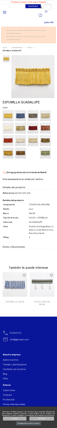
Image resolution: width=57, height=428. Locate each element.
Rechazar (41, 419)
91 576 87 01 (15, 333)
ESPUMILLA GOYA (15, 302)
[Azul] (21, 115)
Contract (33, 6)
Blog (5, 374)
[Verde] (46, 152)
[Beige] (46, 115)
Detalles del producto (14, 187)
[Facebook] (5, 349)
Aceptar (15, 419)
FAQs (5, 378)
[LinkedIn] (36, 348)
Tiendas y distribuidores (15, 364)
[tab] (28, 187)
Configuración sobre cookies (28, 423)
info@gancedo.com (19, 339)
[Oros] (8, 152)
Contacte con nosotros (14, 369)
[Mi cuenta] (40, 15)
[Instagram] (28, 349)
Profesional (8, 399)
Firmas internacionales (14, 404)
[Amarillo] (8, 115)
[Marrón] (46, 140)
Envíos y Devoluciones (14, 247)
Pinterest (10, 255)
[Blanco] (8, 128)
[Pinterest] (20, 349)
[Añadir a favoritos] (24, 275)
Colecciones (9, 390)
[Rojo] (21, 152)
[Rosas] (33, 152)
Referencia (8, 193)
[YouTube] (13, 349)
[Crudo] (21, 140)
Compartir (4, 255)
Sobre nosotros (10, 360)
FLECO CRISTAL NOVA (42, 303)
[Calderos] (33, 128)
